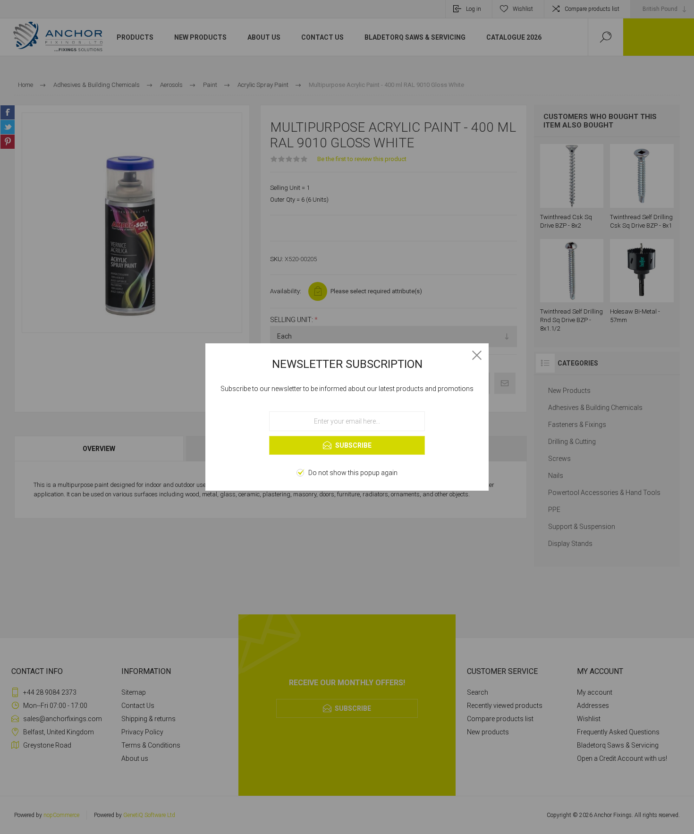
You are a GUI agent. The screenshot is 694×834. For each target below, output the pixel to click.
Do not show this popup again (353, 473)
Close (476, 355)
